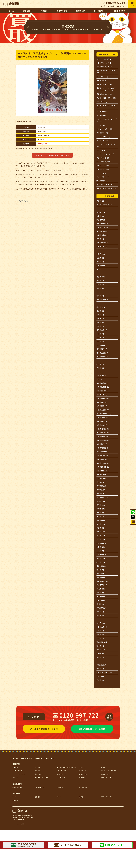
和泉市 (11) (100, 589)
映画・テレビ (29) (103, 158)
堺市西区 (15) (101, 486)
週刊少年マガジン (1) (104, 94)
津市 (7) (99, 269)
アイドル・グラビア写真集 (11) (105, 71)
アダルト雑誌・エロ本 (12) (106, 98)
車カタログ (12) (102, 76)
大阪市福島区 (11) (103, 387)
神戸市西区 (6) (101, 349)
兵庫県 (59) (100, 307)
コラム (59, 797)
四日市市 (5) (100, 265)
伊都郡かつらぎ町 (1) (104, 672)
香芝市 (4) (100, 634)
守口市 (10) (100, 539)
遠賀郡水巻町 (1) (102, 299)
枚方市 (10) (100, 509)
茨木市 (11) (100, 535)
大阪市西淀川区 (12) (103, 421)
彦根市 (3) (100, 281)
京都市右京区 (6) (102, 235)
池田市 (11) (100, 505)
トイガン (15, 777)
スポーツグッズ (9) (103, 177)
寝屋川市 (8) (100, 520)
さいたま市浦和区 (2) (104, 205)
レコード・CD (61, 771)
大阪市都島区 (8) (102, 383)
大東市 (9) (100, 551)
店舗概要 (37, 797)
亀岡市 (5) (100, 216)
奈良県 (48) (100, 623)
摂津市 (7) (100, 516)
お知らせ (82, 797)
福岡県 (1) (100, 296)
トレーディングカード (41, 777)
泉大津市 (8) (100, 596)
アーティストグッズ (18, 774)
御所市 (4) (100, 646)
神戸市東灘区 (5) (102, 357)
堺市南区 (47, 135)
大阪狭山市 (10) (102, 581)
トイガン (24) (101, 173)
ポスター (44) (101, 115)
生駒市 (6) (100, 653)
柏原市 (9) (100, 570)
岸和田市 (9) (100, 600)
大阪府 (40, 135)
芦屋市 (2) (100, 318)
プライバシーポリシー (108, 797)
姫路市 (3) (100, 311)
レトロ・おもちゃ (18, 771)
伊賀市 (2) (100, 262)
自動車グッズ (105, 774)
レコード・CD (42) (103, 136)
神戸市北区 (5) (101, 330)
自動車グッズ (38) (103, 169)
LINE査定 (60, 787)
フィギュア (82, 771)
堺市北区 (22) (101, 474)
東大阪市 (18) (101, 554)
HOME (15, 758)
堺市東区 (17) (101, 482)
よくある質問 (83, 787)
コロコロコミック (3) (104, 67)
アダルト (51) (101, 125)
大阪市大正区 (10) (103, 410)
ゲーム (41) (100, 150)
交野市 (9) (100, 513)
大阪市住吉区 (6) (102, 455)
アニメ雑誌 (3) (101, 102)
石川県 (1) (100, 364)
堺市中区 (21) (101, 490)
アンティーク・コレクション (110, 771)
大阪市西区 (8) (101, 402)
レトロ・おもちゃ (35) (104, 129)
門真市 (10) (100, 547)
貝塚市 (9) (100, 604)
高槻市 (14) (100, 501)
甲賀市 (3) (100, 284)
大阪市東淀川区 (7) (103, 425)
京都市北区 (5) (101, 246)
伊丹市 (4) (100, 315)
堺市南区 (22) (101, 478)
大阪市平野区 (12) (103, 463)
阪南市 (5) (100, 615)
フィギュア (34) (102, 140)
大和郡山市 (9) (101, 627)
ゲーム (103, 767)
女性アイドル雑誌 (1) (104, 59)
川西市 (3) (100, 334)
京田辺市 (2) (100, 220)
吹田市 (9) (100, 528)
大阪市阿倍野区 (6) (103, 452)
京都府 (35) (100, 212)
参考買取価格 (26, 758)
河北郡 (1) (100, 368)
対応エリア (50, 758)
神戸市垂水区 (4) (102, 353)
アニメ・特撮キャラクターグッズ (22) (106, 120)
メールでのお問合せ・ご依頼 (44, 728)
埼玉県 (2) (100, 201)
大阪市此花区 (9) (102, 391)
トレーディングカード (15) (106, 188)
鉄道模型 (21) (101, 181)
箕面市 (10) (100, 532)
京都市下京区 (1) (102, 227)
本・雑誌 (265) (101, 111)
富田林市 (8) (100, 577)
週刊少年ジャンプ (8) (104, 63)
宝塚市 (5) (100, 341)
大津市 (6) (100, 288)
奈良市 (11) (100, 650)
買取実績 (39, 758)
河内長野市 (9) (101, 585)
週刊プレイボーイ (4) (104, 84)
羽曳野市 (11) (101, 573)
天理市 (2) (100, 638)
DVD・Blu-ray (61, 774)
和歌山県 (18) (101, 665)
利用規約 (15, 800)
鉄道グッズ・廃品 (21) (104, 184)
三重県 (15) (100, 254)
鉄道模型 (82, 777)
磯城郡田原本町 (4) (103, 642)
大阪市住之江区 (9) (103, 471)
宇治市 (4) (100, 239)
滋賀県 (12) (100, 277)
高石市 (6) (100, 593)
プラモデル (38, 771)
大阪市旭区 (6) (101, 444)
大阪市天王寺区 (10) (103, 413)
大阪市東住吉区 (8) (103, 459)
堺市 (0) (99, 379)
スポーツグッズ (62, 777)
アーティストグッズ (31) (105, 154)
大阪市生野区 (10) (103, 440)
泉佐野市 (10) (101, 608)
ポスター (37, 767)
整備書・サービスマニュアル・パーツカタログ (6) (105, 89)
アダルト (82, 767)
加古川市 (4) (100, 345)
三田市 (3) (100, 337)
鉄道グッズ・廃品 (106, 777)
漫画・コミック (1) (103, 80)
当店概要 (16, 793)
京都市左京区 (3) (102, 243)
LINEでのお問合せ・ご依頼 (92, 728)
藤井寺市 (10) (101, 566)
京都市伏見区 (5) (102, 231)
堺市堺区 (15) (101, 493)
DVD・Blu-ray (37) (103, 162)
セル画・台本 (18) (103, 165)
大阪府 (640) (101, 375)
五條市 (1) (100, 631)
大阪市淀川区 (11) (103, 429)
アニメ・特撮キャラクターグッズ (67, 767)
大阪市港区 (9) (101, 406)
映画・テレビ (42, 131)
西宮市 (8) (100, 322)
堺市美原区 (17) (102, 497)
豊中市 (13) (100, 524)
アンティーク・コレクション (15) (106, 145)
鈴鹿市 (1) (100, 258)
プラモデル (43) (102, 133)
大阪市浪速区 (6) (102, 417)
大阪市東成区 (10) (103, 433)
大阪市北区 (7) (101, 394)
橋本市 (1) (100, 669)
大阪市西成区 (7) (102, 436)
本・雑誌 (15, 767)
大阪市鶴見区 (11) (103, 467)
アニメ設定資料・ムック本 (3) (105, 106)
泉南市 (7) (100, 612)
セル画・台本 (83, 774)
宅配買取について (18, 787)
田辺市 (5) (100, 680)
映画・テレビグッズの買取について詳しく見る (52, 155)
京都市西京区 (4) (102, 224)
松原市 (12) (100, 562)
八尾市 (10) (100, 558)
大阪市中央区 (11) (103, 398)
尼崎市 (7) (100, 326)
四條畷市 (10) (101, 543)
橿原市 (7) (100, 657)
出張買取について (40, 787)
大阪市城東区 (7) (102, 448)
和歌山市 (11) (101, 676)
